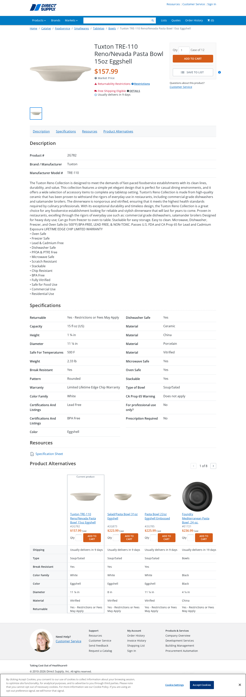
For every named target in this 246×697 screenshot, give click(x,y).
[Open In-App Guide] (220, 72)
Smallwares (81, 28)
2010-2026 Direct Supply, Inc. (51, 671)
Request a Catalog (100, 651)
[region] (123, 685)
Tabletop (98, 28)
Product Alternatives (118, 131)
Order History (136, 635)
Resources (173, 4)
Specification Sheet (49, 454)
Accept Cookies (202, 685)
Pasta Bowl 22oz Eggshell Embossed (157, 516)
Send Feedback (98, 645)
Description (41, 131)
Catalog (46, 28)
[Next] (213, 466)
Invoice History (136, 640)
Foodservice (62, 28)
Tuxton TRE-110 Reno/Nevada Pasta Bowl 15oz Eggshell (83, 518)
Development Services (179, 640)
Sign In (211, 4)
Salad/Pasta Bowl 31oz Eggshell (122, 516)
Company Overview (177, 635)
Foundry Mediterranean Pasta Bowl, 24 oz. (195, 518)
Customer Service (193, 4)
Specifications (66, 131)
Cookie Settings (174, 685)
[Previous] (193, 466)
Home (33, 28)
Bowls (112, 28)
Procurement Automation (181, 651)
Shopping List (136, 645)
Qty (72, 537)
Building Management (179, 645)
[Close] (240, 685)
